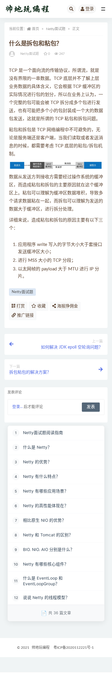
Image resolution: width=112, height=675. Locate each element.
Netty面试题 (55, 29)
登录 (89, 9)
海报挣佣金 (67, 306)
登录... (17, 407)
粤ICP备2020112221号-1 (73, 647)
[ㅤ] (12, 54)
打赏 (20, 306)
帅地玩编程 (41, 647)
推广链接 (25, 315)
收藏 (41, 306)
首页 (35, 29)
